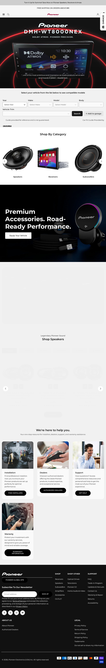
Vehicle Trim (8, 109)
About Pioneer (8, 626)
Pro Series (61, 351)
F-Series (9, 351)
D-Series (79, 351)
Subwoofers (60, 587)
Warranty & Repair (95, 595)
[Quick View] (21, 386)
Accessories (60, 595)
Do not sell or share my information (89, 645)
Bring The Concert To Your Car (53, 318)
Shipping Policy (81, 637)
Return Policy (80, 633)
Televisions (72, 583)
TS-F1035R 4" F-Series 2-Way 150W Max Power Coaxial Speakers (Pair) (87, 396)
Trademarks (79, 641)
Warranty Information (18, 552)
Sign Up (45, 594)
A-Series (43, 351)
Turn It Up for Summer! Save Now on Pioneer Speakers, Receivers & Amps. (53, 2)
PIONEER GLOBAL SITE (15, 580)
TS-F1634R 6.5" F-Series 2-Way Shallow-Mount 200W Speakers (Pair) (18, 396)
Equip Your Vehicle (18, 235)
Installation (10, 472)
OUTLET (58, 599)
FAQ (89, 579)
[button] (101, 161)
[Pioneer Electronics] (53, 14)
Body (81, 100)
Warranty (9, 534)
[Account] (98, 14)
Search (77, 113)
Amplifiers (59, 591)
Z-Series (96, 351)
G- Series (26, 351)
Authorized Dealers (53, 490)
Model (56, 100)
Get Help (83, 493)
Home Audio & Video (76, 591)
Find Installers (15, 493)
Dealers (43, 472)
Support (79, 472)
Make (30, 100)
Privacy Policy (80, 626)
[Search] (8, 14)
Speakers (59, 583)
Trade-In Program (95, 583)
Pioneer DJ (72, 587)
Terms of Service (81, 630)
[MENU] (3, 14)
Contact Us (92, 591)
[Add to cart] (15, 386)
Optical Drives (73, 579)
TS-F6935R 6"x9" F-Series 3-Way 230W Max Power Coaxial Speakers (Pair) (53, 396)
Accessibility (93, 603)
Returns (91, 599)
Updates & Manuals (96, 587)
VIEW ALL (53, 415)
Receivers (59, 579)
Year (5, 100)
